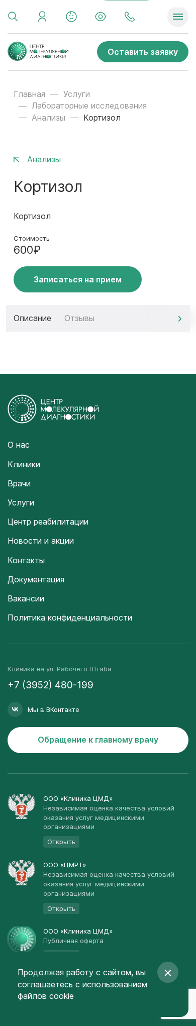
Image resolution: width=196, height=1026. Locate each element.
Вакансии (26, 598)
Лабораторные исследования (89, 105)
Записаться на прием (78, 279)
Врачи (19, 483)
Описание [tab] (32, 318)
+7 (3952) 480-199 (50, 685)
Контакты (26, 560)
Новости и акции (41, 541)
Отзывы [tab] (79, 318)
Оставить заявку (143, 52)
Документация (36, 579)
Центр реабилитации (48, 522)
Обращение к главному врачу (98, 740)
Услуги (76, 94)
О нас (19, 445)
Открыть (61, 842)
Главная (29, 94)
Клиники (24, 464)
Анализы (48, 118)
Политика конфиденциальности (70, 617)
